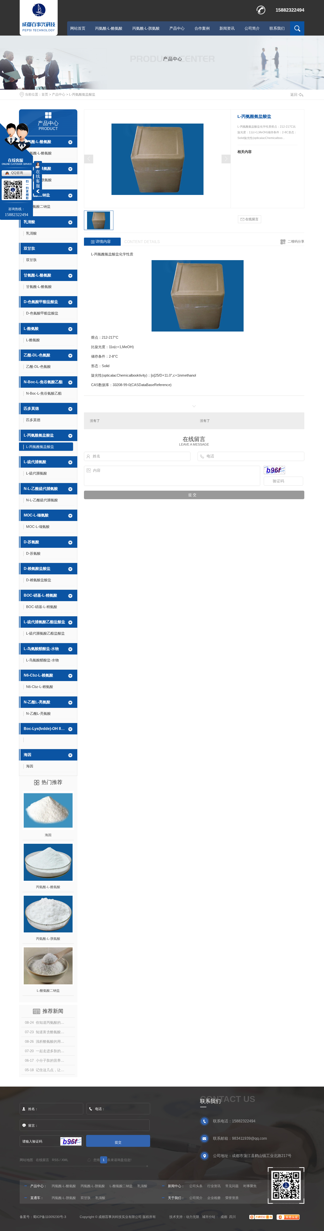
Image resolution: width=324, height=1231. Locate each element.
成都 (224, 1217)
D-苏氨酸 (31, 542)
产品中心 (177, 28)
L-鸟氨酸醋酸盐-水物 (41, 649)
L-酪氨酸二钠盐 (37, 195)
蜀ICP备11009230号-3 (49, 1217)
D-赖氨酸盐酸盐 (37, 569)
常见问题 (232, 1186)
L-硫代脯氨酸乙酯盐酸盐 (44, 622)
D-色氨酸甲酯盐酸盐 (41, 302)
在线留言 (251, 219)
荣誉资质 (232, 1198)
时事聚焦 (250, 1186)
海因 (27, 755)
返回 (293, 94)
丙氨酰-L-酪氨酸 (108, 28)
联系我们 (277, 28)
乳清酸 (29, 222)
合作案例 (202, 28)
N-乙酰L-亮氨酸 (37, 702)
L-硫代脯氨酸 (35, 462)
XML (64, 1160)
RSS (55, 1160)
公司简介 (252, 28)
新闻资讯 (227, 28)
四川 (232, 1217)
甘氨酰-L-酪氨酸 (37, 275)
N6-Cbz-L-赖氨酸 (38, 675)
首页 (45, 94)
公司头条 (196, 1186)
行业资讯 (214, 1186)
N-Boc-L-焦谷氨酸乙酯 (43, 382)
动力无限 (192, 1217)
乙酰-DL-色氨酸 (37, 355)
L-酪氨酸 (31, 329)
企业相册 (214, 1198)
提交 (118, 1142)
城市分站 (208, 1217)
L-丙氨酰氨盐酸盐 (82, 94)
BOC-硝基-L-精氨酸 (40, 595)
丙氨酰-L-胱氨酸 (146, 28)
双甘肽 (29, 248)
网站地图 (26, 1160)
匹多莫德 (31, 408)
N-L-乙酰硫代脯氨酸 (41, 489)
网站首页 (77, 28)
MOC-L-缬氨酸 (36, 515)
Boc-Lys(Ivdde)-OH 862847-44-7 (45, 729)
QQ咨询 (17, 173)
